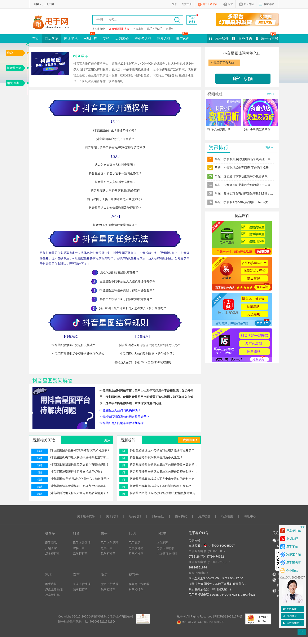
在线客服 (290, 609)
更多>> (270, 94)
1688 (132, 533)
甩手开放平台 (209, 4)
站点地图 (227, 516)
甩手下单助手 (154, 28)
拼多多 (50, 533)
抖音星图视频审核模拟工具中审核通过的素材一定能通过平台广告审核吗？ (164, 478)
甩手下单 (107, 548)
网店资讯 (71, 38)
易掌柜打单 (52, 553)
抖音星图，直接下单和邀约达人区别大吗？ (115, 199)
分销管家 (51, 548)
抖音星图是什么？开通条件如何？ (115, 130)
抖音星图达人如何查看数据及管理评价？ (115, 207)
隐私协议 (181, 516)
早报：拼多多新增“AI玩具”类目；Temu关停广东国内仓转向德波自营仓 (244, 202)
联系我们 (135, 516)
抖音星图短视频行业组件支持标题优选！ (76, 471)
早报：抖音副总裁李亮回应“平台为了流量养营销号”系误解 (244, 167)
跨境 (48, 574)
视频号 (134, 574)
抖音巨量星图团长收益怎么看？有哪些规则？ (79, 464)
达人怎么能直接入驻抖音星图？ (115, 164)
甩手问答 (194, 540)
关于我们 (112, 516)
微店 (104, 574)
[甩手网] (51, 22)
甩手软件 (222, 38)
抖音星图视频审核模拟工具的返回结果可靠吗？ (161, 486)
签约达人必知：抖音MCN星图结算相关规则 (142, 362)
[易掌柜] (242, 273)
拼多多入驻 (143, 38)
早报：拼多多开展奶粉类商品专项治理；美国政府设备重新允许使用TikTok (244, 159)
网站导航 (269, 4)
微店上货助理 (109, 584)
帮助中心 (250, 516)
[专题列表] (242, 78)
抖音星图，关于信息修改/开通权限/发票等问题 (115, 147)
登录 (174, 4)
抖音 (76, 533)
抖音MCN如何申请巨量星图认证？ (115, 225)
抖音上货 (138, 28)
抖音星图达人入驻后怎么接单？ (115, 182)
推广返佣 (182, 38)
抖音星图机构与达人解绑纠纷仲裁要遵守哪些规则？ (80, 457)
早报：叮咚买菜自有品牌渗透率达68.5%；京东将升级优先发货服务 (244, 193)
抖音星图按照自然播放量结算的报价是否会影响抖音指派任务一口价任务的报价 (164, 471)
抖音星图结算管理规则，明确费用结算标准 (78, 486)
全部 (99, 19)
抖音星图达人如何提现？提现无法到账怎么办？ (150, 345)
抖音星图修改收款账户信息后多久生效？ (156, 457)
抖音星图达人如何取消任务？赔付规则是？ (147, 353)
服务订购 (245, 38)
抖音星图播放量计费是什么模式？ (74, 345)
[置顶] (302, 632)
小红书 (162, 533)
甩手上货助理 (82, 542)
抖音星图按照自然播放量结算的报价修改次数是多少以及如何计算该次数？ (164, 464)
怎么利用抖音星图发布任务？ (118, 272)
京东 (76, 574)
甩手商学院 (269, 38)
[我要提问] (189, 439)
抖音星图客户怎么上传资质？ (115, 139)
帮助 (230, 4)
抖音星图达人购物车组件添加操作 (122, 423)
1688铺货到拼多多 (119, 28)
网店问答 (90, 38)
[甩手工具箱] (242, 237)
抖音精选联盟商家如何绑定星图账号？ (124, 416)
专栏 (106, 38)
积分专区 (249, 4)
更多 (107, 440)
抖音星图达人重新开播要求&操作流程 (115, 190)
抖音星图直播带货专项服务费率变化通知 (78, 353)
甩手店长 (51, 584)
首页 (35, 38)
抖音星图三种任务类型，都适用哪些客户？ (126, 290)
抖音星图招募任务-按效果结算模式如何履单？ (80, 450)
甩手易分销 (136, 548)
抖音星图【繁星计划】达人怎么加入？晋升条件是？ (132, 308)
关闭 (302, 527)
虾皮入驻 (163, 38)
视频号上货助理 (139, 584)
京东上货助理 (82, 584)
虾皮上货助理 (54, 589)
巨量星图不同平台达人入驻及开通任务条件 (126, 281)
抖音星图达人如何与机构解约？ (120, 410)
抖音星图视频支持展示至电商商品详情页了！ (79, 493)
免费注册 (187, 4)
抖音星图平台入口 (222, 62)
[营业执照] (142, 619)
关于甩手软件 (86, 516)
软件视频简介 (292, 622)
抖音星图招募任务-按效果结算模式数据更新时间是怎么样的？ (164, 493)
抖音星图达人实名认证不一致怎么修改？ (115, 173)
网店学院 (51, 38)
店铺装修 (122, 38)
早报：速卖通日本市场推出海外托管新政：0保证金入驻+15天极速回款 (244, 176)
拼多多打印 (98, 28)
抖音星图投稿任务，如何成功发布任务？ (125, 299)
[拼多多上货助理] (242, 309)
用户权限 (204, 516)
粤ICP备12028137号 (227, 616)
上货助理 (162, 542)
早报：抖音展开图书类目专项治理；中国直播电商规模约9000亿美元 (244, 185)
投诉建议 (290, 616)
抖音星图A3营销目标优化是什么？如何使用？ (80, 478)
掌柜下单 (79, 548)
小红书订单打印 (167, 553)
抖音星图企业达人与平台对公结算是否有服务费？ (162, 450)
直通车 (169, 28)
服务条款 (158, 516)
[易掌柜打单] (247, 19)
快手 (104, 533)
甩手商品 (51, 542)
